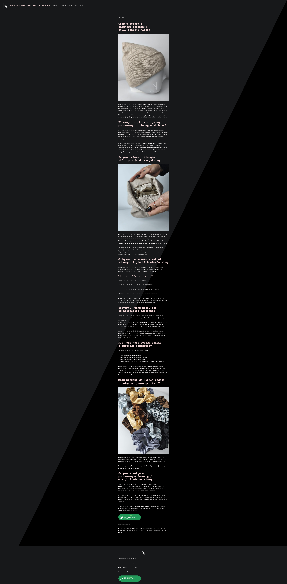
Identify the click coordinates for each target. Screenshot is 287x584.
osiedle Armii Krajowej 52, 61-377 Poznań (130, 563)
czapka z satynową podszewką (126, 528)
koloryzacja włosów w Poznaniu (144, 528)
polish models (148, 530)
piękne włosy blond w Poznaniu (135, 530)
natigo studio (158, 528)
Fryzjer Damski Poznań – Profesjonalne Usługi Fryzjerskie (30, 5)
